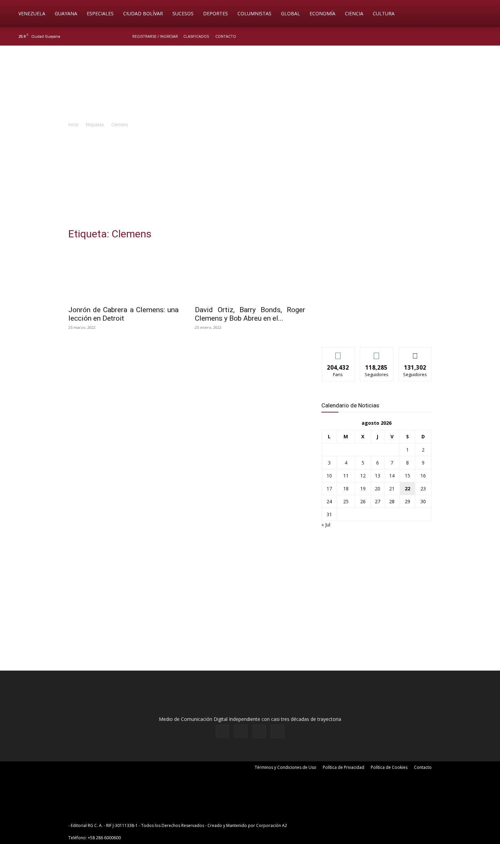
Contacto (225, 36)
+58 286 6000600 (104, 838)
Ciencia (354, 13)
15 (407, 475)
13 (377, 475)
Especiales (100, 13)
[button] (485, 14)
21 (392, 488)
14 (392, 475)
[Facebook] (449, 36)
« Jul (325, 524)
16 (423, 475)
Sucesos (183, 13)
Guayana (66, 13)
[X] (472, 36)
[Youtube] (483, 36)
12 (363, 475)
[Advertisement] (250, 179)
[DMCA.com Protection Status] (341, 825)
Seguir (376, 352)
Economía (322, 13)
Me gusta (338, 352)
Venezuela (31, 13)
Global (290, 13)
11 (346, 475)
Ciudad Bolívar (143, 13)
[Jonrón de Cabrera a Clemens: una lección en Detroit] (123, 274)
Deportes (215, 13)
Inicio (73, 125)
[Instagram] (460, 36)
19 (363, 488)
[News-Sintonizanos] (372, 330)
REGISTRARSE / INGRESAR (155, 36)
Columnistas (254, 13)
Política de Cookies (389, 767)
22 (407, 488)
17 (329, 488)
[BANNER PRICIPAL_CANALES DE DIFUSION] (250, 84)
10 (329, 475)
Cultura (384, 13)
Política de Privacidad (343, 767)
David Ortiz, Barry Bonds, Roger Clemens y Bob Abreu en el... (250, 314)
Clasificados (196, 36)
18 (346, 488)
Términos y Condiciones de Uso (285, 767)
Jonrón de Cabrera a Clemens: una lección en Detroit (123, 314)
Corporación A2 (271, 825)
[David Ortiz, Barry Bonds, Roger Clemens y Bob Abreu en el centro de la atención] (250, 274)
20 (377, 488)
